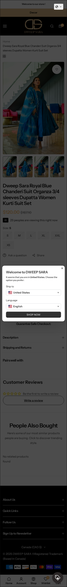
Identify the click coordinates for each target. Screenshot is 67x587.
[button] (58, 7)
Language (11, 300)
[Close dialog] (62, 268)
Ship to (10, 286)
